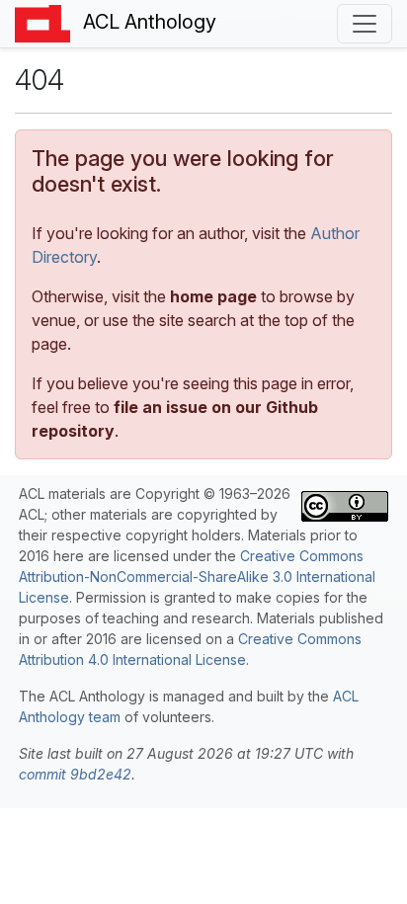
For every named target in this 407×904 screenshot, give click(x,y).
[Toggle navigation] (364, 23)
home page (213, 296)
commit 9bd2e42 (75, 774)
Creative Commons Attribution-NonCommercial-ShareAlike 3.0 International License (197, 576)
